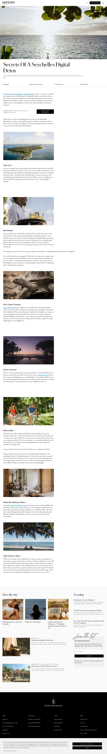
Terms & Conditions (96, 660)
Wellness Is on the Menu (33, 622)
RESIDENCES (84, 726)
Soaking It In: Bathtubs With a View (42, 640)
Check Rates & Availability (45, 111)
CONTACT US (5, 733)
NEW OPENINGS (58, 722)
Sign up (89, 656)
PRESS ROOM (58, 719)
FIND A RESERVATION (34, 722)
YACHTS (82, 722)
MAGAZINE (57, 726)
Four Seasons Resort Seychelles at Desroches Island (18, 94)
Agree (87, 747)
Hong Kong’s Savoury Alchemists (84, 600)
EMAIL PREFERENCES (34, 726)
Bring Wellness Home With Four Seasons (44, 666)
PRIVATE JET (84, 719)
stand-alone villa (43, 375)
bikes (40, 434)
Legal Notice (13, 750)
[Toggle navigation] (103, 3)
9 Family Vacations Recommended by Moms (88, 610)
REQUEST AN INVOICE (34, 719)
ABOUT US (5, 719)
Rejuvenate (6, 84)
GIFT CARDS (83, 733)
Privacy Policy (78, 662)
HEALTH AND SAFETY (8, 726)
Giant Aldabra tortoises (10, 308)
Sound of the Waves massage (18, 505)
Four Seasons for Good (9, 722)
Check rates (95, 3)
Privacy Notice (7, 750)
